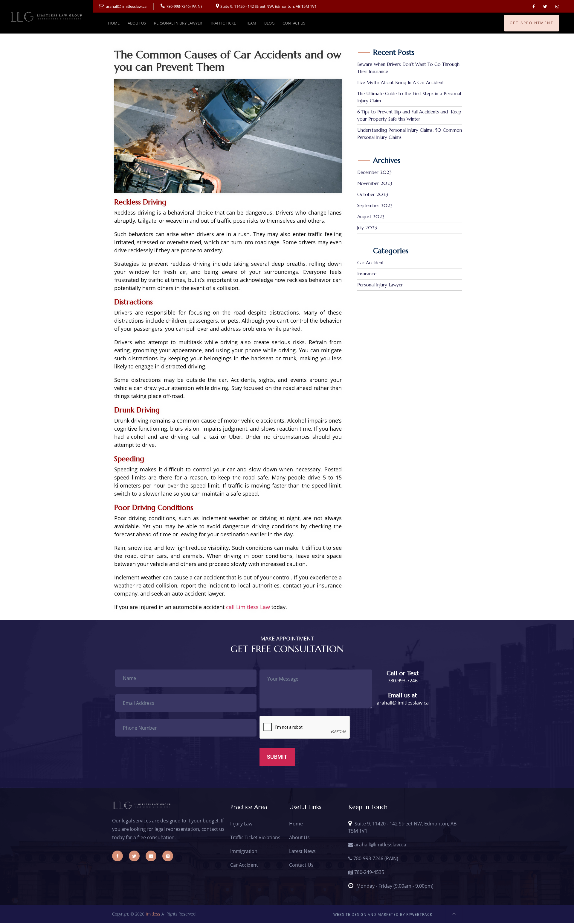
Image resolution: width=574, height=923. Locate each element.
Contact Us (294, 23)
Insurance (366, 274)
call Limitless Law (248, 607)
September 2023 (375, 205)
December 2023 (374, 172)
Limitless (153, 914)
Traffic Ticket (224, 23)
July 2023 (367, 227)
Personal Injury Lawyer (178, 23)
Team (251, 23)
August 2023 (370, 216)
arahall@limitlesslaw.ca (126, 6)
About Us (137, 23)
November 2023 (374, 183)
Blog (269, 23)
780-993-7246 (403, 680)
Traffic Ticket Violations (255, 837)
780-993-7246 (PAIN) (184, 6)
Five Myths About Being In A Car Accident (400, 82)
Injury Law (241, 823)
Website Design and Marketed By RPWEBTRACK (382, 914)
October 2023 (372, 194)
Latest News (302, 851)
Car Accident (370, 262)
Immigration (243, 851)
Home (114, 23)
